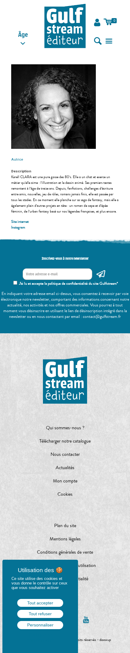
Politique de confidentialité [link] (40, 637)
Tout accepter (40, 602)
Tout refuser (40, 613)
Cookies (65, 494)
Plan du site (65, 525)
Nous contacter (65, 454)
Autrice (17, 159)
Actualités (65, 467)
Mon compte (65, 481)
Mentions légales (65, 539)
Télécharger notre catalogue (65, 441)
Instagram (18, 227)
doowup (105, 639)
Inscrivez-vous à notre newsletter (65, 258)
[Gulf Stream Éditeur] (65, 25)
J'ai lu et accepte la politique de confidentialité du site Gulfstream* (68, 283)
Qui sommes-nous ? (65, 427)
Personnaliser (40, 625)
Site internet (20, 221)
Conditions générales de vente (65, 552)
